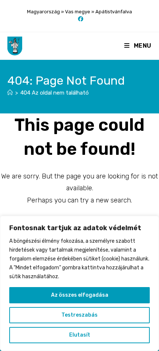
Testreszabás (79, 315)
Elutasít (79, 335)
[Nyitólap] (10, 92)
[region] (79, 283)
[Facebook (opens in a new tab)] (79, 19)
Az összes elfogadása (79, 295)
